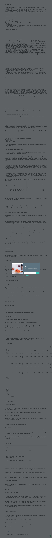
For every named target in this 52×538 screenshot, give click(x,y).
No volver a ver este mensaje (26, 275)
